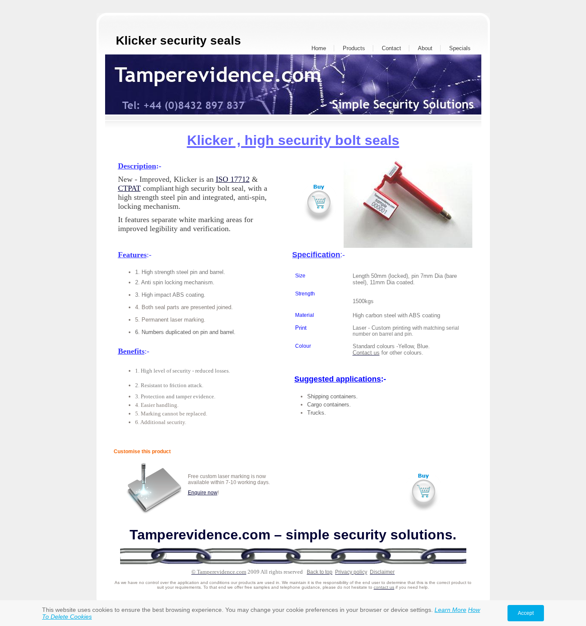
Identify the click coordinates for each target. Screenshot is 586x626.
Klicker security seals (178, 40)
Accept (526, 613)
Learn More (450, 609)
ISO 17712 (233, 179)
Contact (391, 48)
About (425, 48)
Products (354, 48)
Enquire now (202, 493)
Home (318, 48)
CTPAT (129, 188)
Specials (460, 48)
